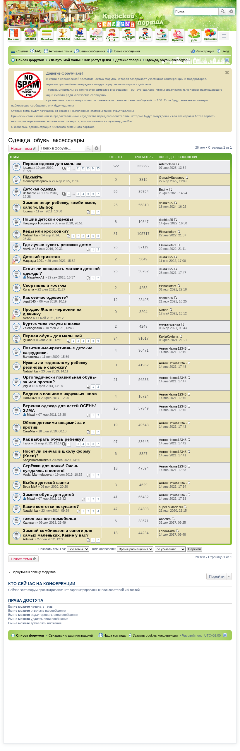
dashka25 (166, 203)
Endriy (163, 189)
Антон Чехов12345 (172, 348)
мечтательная (169, 324)
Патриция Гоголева (37, 223)
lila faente (29, 193)
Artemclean (167, 164)
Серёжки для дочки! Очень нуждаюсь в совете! (50, 468)
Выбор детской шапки (46, 482)
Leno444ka (167, 531)
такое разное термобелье (49, 518)
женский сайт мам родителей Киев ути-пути (14, 35)
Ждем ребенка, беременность (80, 35)
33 (88, 168)
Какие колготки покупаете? (51, 506)
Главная (30, 35)
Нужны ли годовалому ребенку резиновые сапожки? (55, 365)
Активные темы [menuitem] (60, 51)
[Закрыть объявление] (227, 72)
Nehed (27, 318)
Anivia (27, 248)
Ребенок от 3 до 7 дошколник (129, 35)
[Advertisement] (120, 688)
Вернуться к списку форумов (34, 572)
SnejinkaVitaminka (36, 460)
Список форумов (30, 635)
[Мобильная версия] (228, 59)
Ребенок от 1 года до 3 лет (112, 35)
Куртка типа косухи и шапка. (52, 324)
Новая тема (21, 148)
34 (93, 168)
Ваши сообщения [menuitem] (92, 51)
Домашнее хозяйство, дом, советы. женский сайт (194, 36)
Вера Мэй (30, 486)
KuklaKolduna (168, 336)
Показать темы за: (52, 549)
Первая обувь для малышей (52, 336)
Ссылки (22, 51)
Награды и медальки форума (63, 35)
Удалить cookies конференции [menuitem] (155, 635)
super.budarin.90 (171, 507)
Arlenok (28, 539)
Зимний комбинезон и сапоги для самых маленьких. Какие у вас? (57, 532)
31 (78, 168)
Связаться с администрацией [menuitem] (71, 635)
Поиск (222, 11)
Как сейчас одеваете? (45, 297)
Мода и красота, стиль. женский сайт (178, 35)
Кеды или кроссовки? (46, 231)
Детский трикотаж (41, 256)
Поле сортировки (104, 549)
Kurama (28, 289)
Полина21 (30, 398)
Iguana (27, 167)
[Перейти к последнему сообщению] (177, 164)
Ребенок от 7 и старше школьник (145, 35)
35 (98, 168)
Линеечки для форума (47, 35)
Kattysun (29, 522)
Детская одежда (39, 189)
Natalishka (30, 235)
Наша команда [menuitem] (115, 635)
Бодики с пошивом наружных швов (60, 393)
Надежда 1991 (33, 260)
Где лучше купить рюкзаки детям (57, 244)
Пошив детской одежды (48, 219)
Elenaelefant (167, 231)
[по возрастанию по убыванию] (170, 549)
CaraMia (29, 431)
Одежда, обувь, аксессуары (46, 140)
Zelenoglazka (32, 328)
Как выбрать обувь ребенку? (53, 439)
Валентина (31, 356)
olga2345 (29, 301)
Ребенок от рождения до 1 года (96, 35)
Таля (26, 443)
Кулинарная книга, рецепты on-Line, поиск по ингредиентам (161, 35)
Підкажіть (33, 177)
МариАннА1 (35, 277)
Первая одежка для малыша (52, 163)
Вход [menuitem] (225, 51)
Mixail (31, 414)
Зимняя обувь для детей (48, 494)
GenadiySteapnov (35, 181)
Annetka (165, 519)
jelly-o (27, 386)
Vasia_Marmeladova (37, 474)
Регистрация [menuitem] (205, 51)
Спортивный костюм (44, 285)
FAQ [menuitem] (38, 51)
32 (83, 168)
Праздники (211, 35)
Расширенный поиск (231, 11)
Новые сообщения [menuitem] (126, 51)
